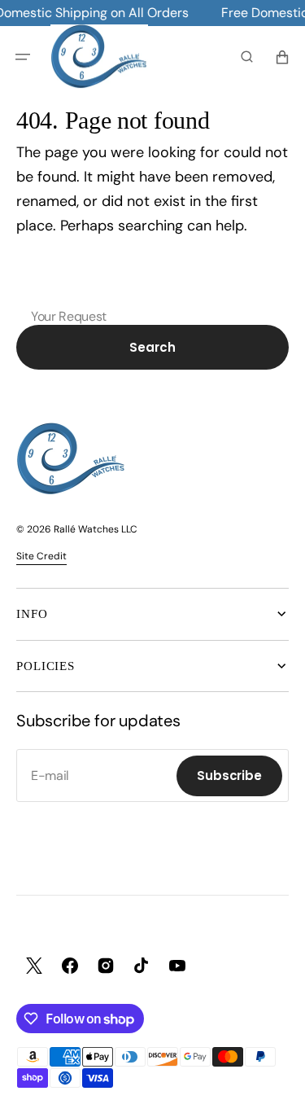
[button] (23, 57)
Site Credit (41, 556)
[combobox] (152, 290)
